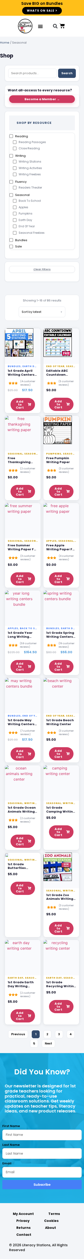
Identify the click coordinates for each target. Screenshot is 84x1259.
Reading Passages (32, 142)
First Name (11, 1126)
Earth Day (25, 220)
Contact (23, 1234)
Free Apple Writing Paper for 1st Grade (61, 549)
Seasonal (22, 195)
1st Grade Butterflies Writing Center (20, 868)
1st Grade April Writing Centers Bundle (21, 374)
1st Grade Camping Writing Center (60, 811)
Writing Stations (30, 161)
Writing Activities (30, 168)
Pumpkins (25, 213)
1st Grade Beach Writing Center (60, 722)
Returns (23, 1227)
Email (6, 1163)
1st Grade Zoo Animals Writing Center (59, 899)
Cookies (51, 1220)
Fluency (21, 181)
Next (48, 1043)
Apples (23, 207)
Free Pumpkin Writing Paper (58, 460)
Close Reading (29, 148)
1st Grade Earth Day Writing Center (21, 986)
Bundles (21, 240)
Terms (54, 1213)
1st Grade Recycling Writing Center (61, 986)
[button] (40, 26)
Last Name (11, 1145)
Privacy (23, 1220)
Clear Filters (42, 269)
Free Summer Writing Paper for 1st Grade (22, 549)
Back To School (30, 201)
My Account (23, 1213)
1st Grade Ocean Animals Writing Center (22, 811)
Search (67, 73)
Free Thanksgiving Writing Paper (19, 462)
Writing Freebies (30, 174)
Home (4, 42)
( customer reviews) (27, 383)
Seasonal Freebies (32, 233)
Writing (20, 156)
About (50, 1227)
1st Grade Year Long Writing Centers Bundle (21, 637)
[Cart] (62, 26)
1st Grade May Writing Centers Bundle (21, 724)
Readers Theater (30, 187)
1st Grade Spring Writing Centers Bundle (60, 637)
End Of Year (27, 226)
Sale (18, 246)
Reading (21, 136)
